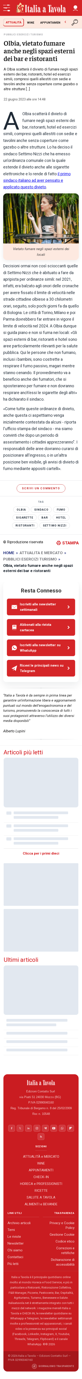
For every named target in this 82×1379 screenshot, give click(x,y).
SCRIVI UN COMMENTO (41, 488)
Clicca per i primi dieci (41, 853)
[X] (20, 1128)
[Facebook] (11, 1128)
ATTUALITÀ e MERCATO (41, 1157)
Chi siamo (15, 1250)
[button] (75, 8)
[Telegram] (45, 1128)
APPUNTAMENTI (51, 22)
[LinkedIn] (28, 1128)
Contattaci (15, 1257)
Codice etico (65, 1242)
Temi (11, 1230)
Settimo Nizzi (55, 525)
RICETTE (41, 1191)
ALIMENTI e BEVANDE (41, 1204)
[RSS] (41, 1136)
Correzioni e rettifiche (65, 1250)
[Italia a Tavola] (41, 8)
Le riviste (14, 1237)
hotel (61, 517)
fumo (61, 509)
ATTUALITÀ (13, 22)
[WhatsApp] (62, 1128)
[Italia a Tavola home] (41, 1083)
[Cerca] (75, 22)
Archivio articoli (19, 1223)
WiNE (30, 22)
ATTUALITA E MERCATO (41, 553)
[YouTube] (53, 1128)
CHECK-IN (41, 1177)
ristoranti (25, 525)
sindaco (41, 509)
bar (44, 517)
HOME (8, 553)
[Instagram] (36, 1128)
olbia (21, 509)
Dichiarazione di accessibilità (62, 1262)
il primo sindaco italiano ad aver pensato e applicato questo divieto (37, 181)
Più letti (13, 1264)
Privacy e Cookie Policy (62, 1225)
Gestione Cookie (62, 1235)
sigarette (24, 517)
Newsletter (16, 1244)
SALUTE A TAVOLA (41, 1197)
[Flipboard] (70, 1128)
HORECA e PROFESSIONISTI (41, 1184)
